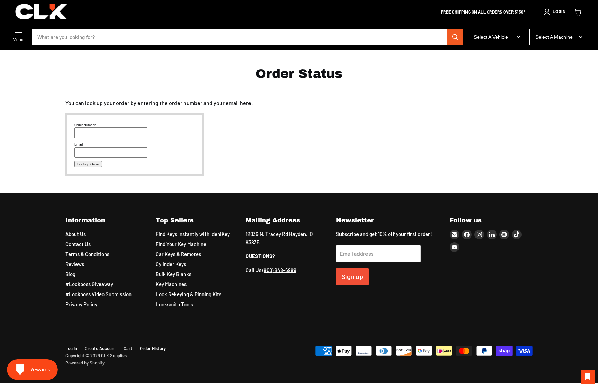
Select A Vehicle (491, 37)
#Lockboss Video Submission (98, 294)
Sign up (352, 276)
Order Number (85, 125)
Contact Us (78, 244)
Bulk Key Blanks (173, 274)
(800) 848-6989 (279, 270)
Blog (70, 274)
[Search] (455, 37)
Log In (71, 348)
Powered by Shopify (85, 363)
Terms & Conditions (87, 254)
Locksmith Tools (174, 304)
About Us (75, 234)
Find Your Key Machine (181, 244)
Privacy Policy (81, 304)
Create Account (100, 348)
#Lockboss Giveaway (89, 284)
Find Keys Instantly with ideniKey (193, 234)
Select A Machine (554, 37)
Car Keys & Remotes (178, 254)
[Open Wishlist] (588, 377)
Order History (153, 348)
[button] (554, 11)
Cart (128, 348)
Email (78, 144)
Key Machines (171, 284)
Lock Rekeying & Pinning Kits (188, 294)
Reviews (74, 264)
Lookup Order (88, 164)
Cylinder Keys (171, 264)
